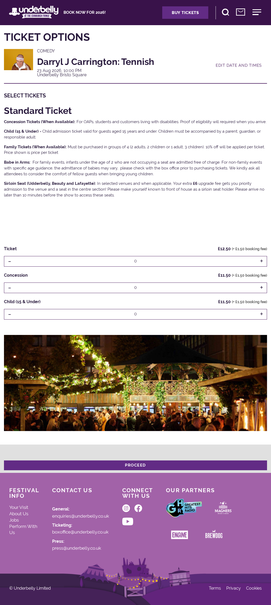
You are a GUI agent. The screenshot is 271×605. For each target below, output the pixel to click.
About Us (18, 513)
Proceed (135, 465)
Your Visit (18, 507)
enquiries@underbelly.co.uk (80, 516)
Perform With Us (23, 529)
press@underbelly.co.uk (76, 548)
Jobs (14, 520)
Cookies (254, 588)
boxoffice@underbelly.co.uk (80, 532)
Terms (215, 588)
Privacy (233, 588)
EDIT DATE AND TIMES (239, 65)
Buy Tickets (185, 12)
